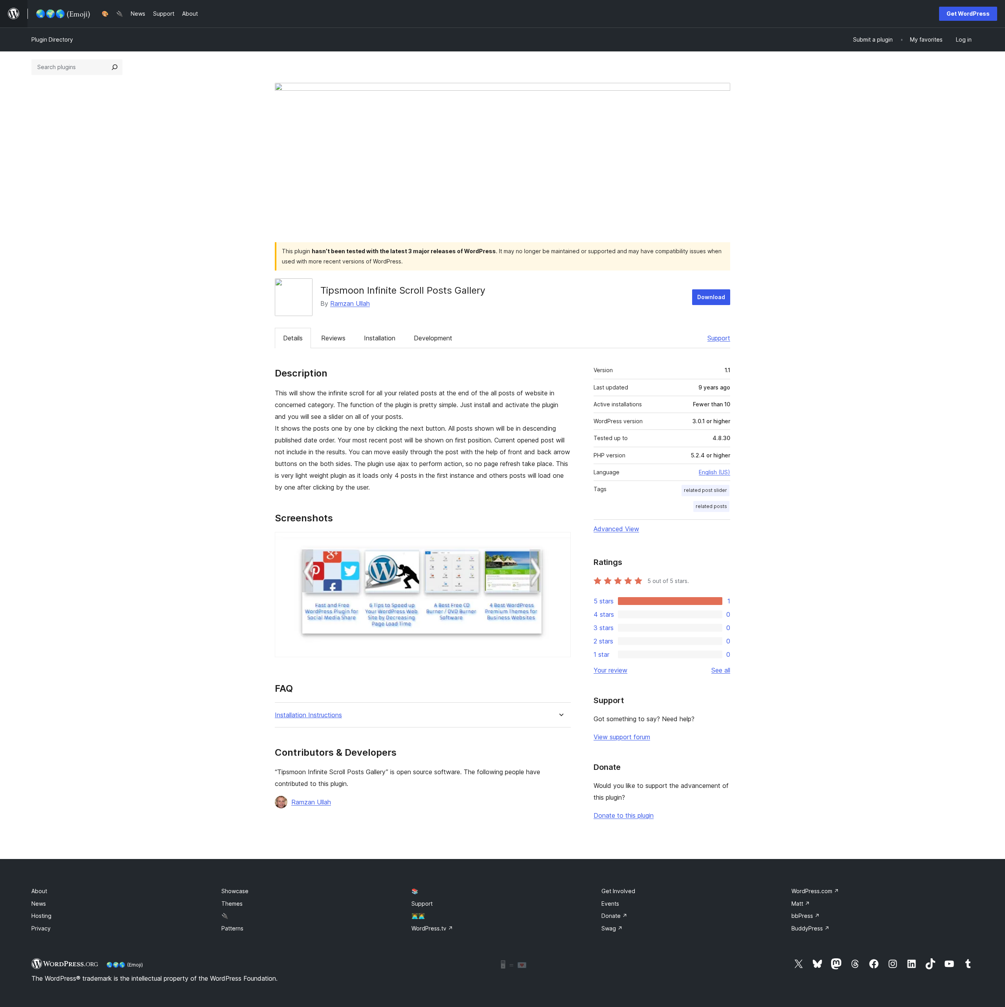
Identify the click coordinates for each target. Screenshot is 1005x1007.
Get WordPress (968, 13)
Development (433, 338)
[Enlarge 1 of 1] (560, 542)
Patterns (232, 928)
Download (711, 297)
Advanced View (616, 529)
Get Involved (618, 891)
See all (720, 670)
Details (293, 338)
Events (610, 903)
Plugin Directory (52, 39)
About (39, 891)
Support (718, 338)
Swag (612, 928)
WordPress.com (815, 891)
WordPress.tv (432, 928)
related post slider (705, 490)
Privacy (41, 928)
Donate (614, 915)
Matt (800, 903)
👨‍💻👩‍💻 (418, 915)
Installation (379, 338)
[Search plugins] (114, 67)
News (38, 903)
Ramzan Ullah (350, 303)
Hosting (41, 915)
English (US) (714, 472)
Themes (232, 903)
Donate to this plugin (624, 815)
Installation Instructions (308, 715)
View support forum (622, 737)
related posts (711, 506)
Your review (610, 670)
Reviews (333, 338)
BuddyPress (810, 928)
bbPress (805, 915)
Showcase (235, 891)
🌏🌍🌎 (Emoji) (124, 964)
